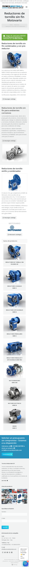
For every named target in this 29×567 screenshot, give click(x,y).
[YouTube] (7, 552)
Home (11, 24)
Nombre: (4, 511)
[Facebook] (3, 552)
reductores (5, 561)
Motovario (16, 24)
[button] (25, 563)
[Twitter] (5, 552)
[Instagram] (12, 552)
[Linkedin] (9, 552)
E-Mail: (3, 518)
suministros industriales (14, 561)
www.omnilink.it (14, 562)
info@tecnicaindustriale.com (12, 450)
